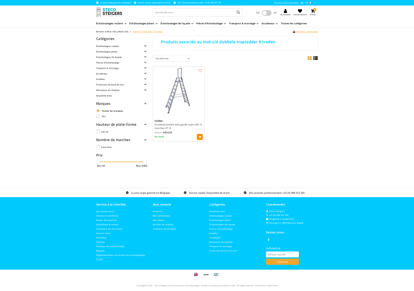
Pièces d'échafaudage (221, 228)
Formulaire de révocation (109, 228)
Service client (103, 233)
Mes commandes (161, 215)
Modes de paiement (106, 220)
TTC (258, 12)
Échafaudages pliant (219, 220)
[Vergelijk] (303, 2)
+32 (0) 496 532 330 (278, 215)
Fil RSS (99, 259)
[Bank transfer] (207, 276)
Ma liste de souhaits (163, 224)
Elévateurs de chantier (221, 242)
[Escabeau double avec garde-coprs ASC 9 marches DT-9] (179, 90)
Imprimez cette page (307, 31)
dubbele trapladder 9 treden (147, 31)
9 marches (106, 147)
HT (275, 12)
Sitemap (100, 242)
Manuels (100, 250)
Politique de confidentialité (110, 246)
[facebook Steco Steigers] (268, 240)
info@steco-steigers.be (281, 219)
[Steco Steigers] (109, 12)
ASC (104, 116)
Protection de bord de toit (223, 250)
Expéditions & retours (107, 224)
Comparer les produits (164, 228)
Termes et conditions (107, 215)
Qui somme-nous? (105, 211)
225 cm (104, 131)
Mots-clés (124, 31)
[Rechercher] (238, 12)
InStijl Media (272, 285)
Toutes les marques (112, 110)
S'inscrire (158, 211)
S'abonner (282, 261)
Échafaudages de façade (222, 224)
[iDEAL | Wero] (197, 276)
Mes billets (158, 220)
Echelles (213, 233)
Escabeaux (214, 237)
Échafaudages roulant (220, 215)
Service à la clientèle (286, 2)
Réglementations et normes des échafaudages (120, 255)
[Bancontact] (217, 276)
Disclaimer (101, 237)
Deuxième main (217, 211)
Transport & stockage (220, 246)
